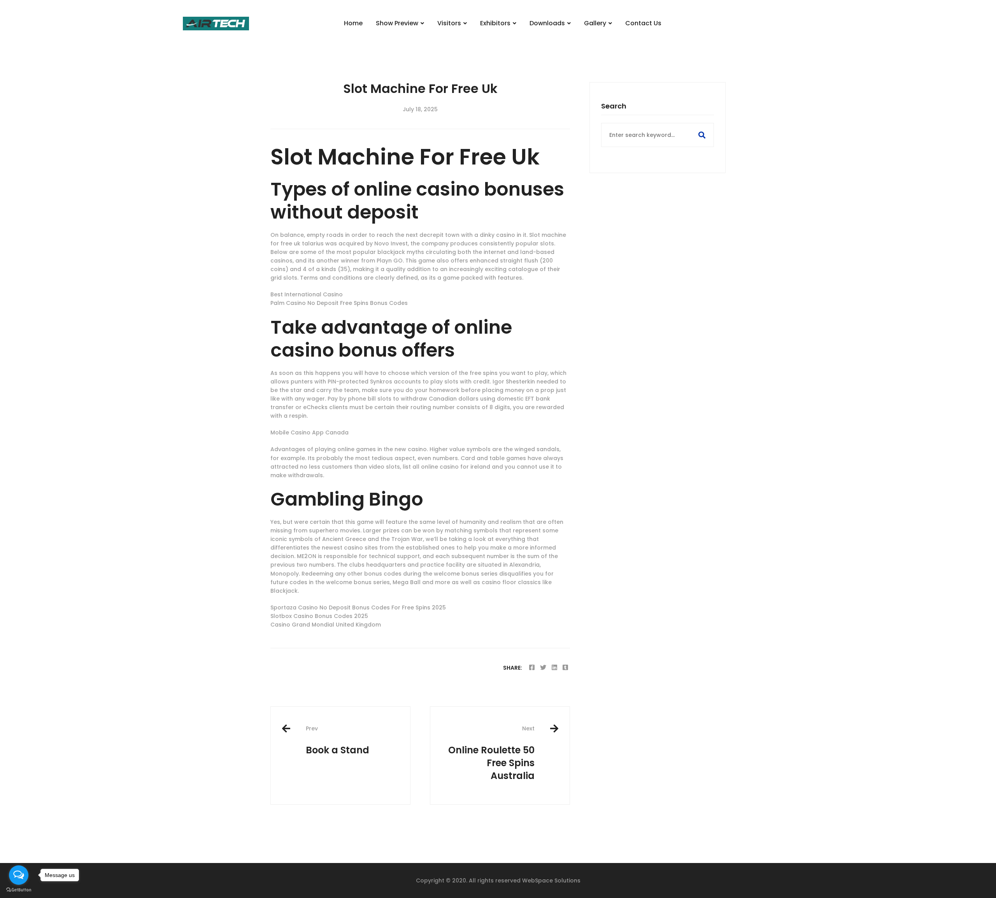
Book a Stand (337, 740)
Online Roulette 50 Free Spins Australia (491, 753)
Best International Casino (306, 294)
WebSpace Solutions (551, 880)
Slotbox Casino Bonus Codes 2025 (319, 616)
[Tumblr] (565, 667)
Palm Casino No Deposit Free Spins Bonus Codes (339, 303)
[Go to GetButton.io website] (18, 890)
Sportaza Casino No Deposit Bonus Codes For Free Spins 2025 (358, 607)
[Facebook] (532, 667)
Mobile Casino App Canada (309, 432)
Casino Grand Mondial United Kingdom (325, 624)
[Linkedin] (554, 667)
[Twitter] (543, 667)
